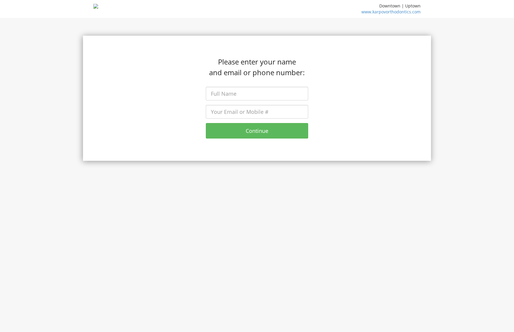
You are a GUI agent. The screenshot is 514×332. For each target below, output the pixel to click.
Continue (257, 130)
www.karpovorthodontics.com (391, 12)
